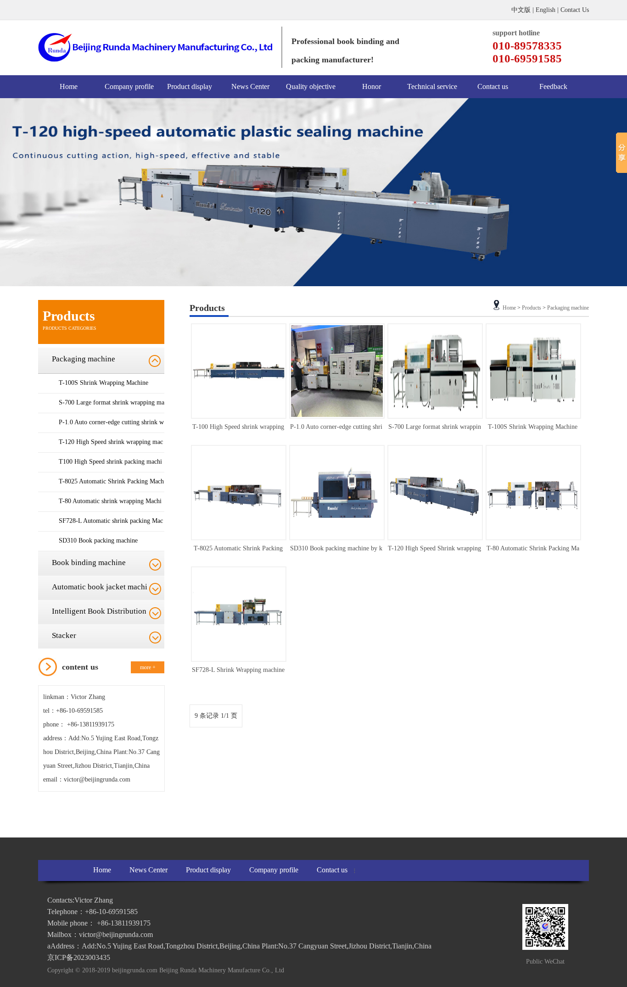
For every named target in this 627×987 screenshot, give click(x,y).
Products (531, 308)
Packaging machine (83, 359)
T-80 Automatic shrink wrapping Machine (110, 510)
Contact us (492, 86)
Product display (189, 86)
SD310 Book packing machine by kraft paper (336, 550)
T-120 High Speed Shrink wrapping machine (434, 550)
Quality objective (311, 86)
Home (69, 86)
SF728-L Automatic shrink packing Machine (111, 530)
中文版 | (523, 9)
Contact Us (574, 9)
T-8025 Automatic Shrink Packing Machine (111, 490)
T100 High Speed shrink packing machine (110, 470)
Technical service (432, 86)
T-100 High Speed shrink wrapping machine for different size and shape (238, 428)
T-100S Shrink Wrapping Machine (103, 382)
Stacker (64, 635)
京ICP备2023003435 (78, 957)
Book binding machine (89, 562)
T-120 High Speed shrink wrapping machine (111, 451)
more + (148, 667)
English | (548, 9)
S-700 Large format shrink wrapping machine (111, 411)
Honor (371, 86)
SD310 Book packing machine (98, 540)
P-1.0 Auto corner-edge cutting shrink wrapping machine (111, 431)
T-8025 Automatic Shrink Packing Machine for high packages (238, 550)
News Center (250, 86)
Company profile (129, 86)
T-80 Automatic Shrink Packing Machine (533, 550)
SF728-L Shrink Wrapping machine (238, 669)
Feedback (553, 86)
